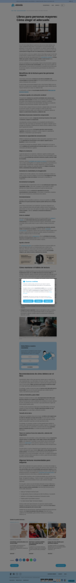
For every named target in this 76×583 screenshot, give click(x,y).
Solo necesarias (28, 301)
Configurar (38, 301)
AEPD (49, 296)
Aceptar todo (48, 301)
